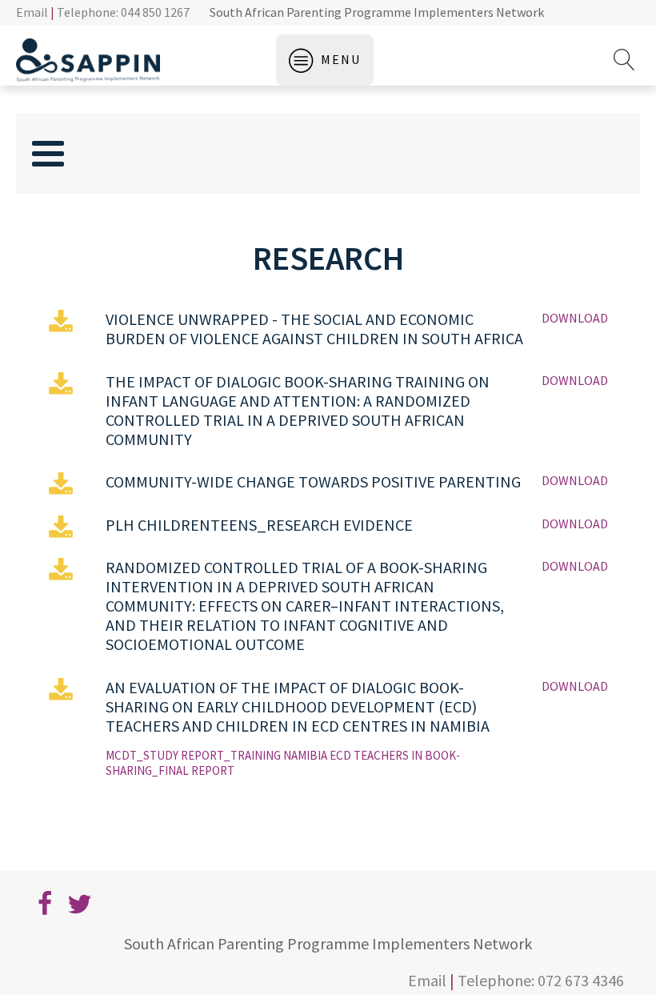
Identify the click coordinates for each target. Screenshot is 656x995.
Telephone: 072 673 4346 (541, 980)
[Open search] (624, 59)
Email (32, 12)
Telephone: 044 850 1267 (123, 12)
